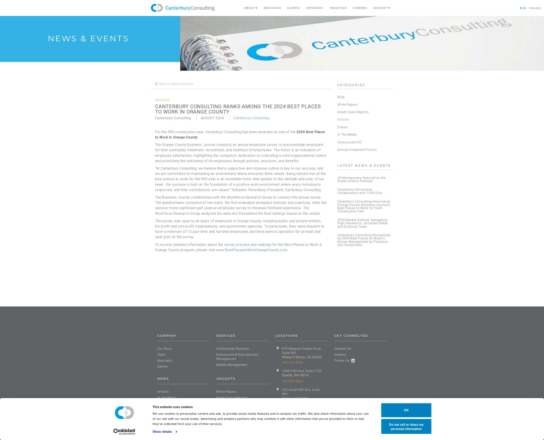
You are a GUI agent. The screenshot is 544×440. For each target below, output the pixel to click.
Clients (293, 7)
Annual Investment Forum (357, 149)
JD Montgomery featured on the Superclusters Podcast (361, 179)
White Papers (347, 104)
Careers (360, 7)
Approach (314, 7)
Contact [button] (380, 7)
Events (342, 127)
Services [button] (271, 7)
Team (161, 354)
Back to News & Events (176, 84)
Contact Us (342, 348)
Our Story (164, 348)
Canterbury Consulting (251, 118)
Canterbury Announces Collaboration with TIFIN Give (359, 191)
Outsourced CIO (349, 142)
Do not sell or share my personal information (406, 427)
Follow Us (342, 360)
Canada (535, 8)
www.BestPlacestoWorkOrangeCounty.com (252, 250)
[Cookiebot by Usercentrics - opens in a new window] (124, 431)
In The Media (347, 134)
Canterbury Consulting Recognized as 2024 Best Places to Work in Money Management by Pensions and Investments (363, 240)
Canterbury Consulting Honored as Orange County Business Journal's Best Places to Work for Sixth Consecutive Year (364, 206)
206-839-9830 (292, 381)
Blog (340, 97)
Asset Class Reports (353, 112)
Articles (343, 119)
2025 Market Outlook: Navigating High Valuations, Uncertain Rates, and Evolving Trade (363, 223)
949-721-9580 (292, 362)
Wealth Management (231, 365)
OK (406, 410)
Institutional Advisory (232, 348)
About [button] (249, 7)
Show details (162, 431)
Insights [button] (337, 7)
